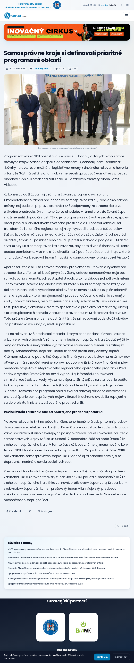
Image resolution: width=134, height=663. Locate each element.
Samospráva (41, 68)
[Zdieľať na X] (30, 511)
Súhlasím (102, 657)
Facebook (15, 511)
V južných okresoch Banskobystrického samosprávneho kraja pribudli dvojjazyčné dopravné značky (61, 578)
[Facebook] (121, 5)
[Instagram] (127, 5)
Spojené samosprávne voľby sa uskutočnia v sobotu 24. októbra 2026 (45, 583)
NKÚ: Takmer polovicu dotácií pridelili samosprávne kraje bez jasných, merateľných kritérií (55, 563)
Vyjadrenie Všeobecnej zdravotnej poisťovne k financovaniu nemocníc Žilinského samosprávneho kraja (63, 557)
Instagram (47, 511)
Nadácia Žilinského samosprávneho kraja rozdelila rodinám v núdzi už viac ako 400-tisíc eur (57, 568)
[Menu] (126, 15)
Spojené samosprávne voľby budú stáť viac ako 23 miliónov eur (41, 573)
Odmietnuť (120, 657)
